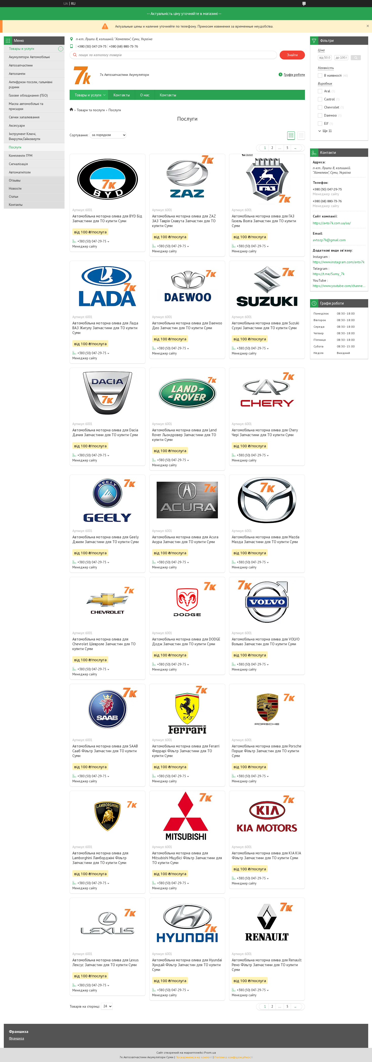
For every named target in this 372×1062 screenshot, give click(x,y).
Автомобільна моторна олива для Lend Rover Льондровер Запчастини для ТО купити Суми (184, 435)
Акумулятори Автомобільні (29, 57)
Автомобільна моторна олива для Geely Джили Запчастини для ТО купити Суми (105, 539)
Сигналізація (18, 164)
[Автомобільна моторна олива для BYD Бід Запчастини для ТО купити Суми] (107, 179)
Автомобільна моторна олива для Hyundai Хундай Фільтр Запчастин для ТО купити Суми (187, 965)
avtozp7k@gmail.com (329, 240)
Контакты (16, 204)
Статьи (13, 196)
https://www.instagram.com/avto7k (338, 262)
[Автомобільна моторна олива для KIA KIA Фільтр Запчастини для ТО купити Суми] (267, 816)
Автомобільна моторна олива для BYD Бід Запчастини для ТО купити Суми (107, 218)
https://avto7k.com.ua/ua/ (332, 223)
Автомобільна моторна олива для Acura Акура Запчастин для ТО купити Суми (185, 539)
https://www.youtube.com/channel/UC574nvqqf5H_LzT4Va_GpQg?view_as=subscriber (339, 285)
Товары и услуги (21, 48)
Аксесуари (17, 125)
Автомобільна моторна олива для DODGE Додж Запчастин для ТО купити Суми (186, 641)
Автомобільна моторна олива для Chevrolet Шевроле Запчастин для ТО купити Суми (104, 644)
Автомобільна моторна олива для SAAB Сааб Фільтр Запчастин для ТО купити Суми (105, 751)
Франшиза (16, 1038)
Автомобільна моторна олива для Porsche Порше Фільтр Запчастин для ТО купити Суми (266, 751)
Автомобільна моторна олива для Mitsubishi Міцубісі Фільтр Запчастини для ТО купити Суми (187, 858)
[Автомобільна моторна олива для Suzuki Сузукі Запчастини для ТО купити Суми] (267, 286)
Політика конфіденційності (233, 1057)
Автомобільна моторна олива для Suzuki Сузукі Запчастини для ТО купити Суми (265, 325)
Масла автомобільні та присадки (26, 106)
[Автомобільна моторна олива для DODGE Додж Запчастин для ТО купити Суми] (187, 602)
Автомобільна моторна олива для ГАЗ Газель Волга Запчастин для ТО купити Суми (264, 221)
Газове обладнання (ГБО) (28, 95)
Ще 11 (327, 131)
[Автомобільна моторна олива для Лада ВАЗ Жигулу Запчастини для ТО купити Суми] (107, 286)
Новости (15, 188)
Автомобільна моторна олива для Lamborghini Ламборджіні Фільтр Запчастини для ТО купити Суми (100, 858)
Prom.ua (210, 1052)
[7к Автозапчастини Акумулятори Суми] (82, 75)
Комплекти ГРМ (20, 155)
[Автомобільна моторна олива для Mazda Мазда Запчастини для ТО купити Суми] (267, 500)
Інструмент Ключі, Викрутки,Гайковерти (24, 136)
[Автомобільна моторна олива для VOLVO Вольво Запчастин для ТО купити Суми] (267, 602)
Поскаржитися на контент (194, 1057)
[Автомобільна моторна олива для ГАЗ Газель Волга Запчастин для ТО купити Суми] (267, 179)
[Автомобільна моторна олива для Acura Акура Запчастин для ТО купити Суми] (187, 500)
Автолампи (17, 73)
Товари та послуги (91, 110)
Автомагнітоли (20, 172)
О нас (145, 95)
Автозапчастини (21, 65)
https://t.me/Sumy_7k (328, 274)
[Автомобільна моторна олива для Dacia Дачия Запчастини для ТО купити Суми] (107, 393)
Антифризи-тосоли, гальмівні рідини (30, 84)
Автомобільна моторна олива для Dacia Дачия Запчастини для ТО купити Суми (105, 432)
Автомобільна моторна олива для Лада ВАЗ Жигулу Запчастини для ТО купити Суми (105, 328)
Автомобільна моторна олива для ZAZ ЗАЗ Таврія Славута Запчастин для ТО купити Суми (184, 221)
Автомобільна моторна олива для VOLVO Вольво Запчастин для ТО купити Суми (266, 641)
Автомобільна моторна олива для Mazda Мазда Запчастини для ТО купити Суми (265, 539)
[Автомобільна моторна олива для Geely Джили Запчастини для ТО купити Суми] (107, 500)
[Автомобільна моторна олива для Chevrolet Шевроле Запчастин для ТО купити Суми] (107, 602)
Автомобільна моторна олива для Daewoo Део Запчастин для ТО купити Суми (187, 325)
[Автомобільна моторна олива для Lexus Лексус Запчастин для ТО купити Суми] (107, 923)
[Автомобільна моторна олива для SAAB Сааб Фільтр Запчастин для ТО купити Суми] (107, 709)
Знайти (292, 55)
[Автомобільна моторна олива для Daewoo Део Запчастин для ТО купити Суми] (187, 286)
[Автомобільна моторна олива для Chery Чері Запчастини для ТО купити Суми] (267, 393)
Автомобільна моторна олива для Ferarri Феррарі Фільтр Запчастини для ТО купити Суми (185, 751)
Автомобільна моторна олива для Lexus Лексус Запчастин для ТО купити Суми (105, 962)
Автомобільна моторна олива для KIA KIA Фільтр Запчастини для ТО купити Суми (266, 855)
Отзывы (14, 180)
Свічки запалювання (24, 117)
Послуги (15, 147)
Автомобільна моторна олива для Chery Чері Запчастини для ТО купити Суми (265, 432)
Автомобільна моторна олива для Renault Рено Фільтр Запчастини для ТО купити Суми (267, 965)
